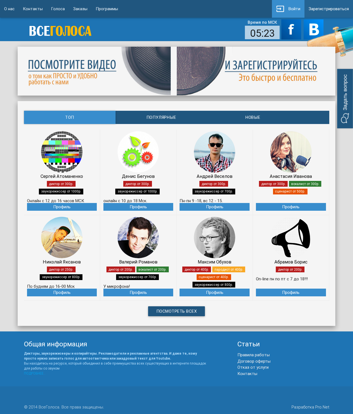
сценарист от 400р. (214, 277)
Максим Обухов (214, 262)
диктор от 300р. (61, 184)
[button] (345, 98)
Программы (107, 8)
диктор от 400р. (196, 269)
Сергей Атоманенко (62, 176)
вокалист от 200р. (152, 269)
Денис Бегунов (138, 176)
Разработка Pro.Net (310, 407)
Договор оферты (254, 361)
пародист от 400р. (229, 269)
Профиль (62, 206)
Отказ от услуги (253, 367)
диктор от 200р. (120, 269)
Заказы (80, 8)
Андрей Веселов (214, 176)
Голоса (58, 8)
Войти (294, 8)
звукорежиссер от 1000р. (61, 191)
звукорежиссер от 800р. (61, 277)
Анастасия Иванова (291, 176)
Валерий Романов (138, 262)
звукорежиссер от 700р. (213, 191)
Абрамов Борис (290, 262)
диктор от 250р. (61, 269)
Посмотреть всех (176, 311)
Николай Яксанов (62, 262)
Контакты (33, 8)
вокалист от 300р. (305, 184)
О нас (9, 8)
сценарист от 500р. (290, 191)
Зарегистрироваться (329, 8)
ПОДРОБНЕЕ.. (34, 373)
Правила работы (253, 354)
